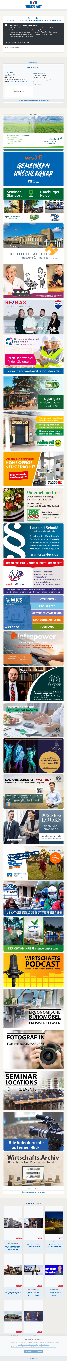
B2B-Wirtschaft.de (9, 10)
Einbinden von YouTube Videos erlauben (23, 25)
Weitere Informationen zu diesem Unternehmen (33, 101)
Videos (16, 10)
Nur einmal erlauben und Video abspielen (17, 42)
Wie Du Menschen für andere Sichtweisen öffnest (54, 1293)
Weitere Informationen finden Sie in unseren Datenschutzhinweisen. (33, 1347)
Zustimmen (38, 1352)
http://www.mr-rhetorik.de (46, 82)
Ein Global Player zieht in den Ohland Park (13, 1293)
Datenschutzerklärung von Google (21, 36)
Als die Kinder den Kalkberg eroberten (33, 1245)
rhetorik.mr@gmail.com (46, 80)
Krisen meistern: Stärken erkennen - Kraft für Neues (33, 1293)
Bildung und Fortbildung (19, 81)
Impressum (37, 84)
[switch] (6, 25)
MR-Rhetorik (33, 67)
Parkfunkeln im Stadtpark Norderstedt (54, 1245)
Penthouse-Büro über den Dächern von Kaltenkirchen (12, 1247)
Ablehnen (28, 1352)
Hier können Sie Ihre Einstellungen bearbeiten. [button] (33, 1345)
